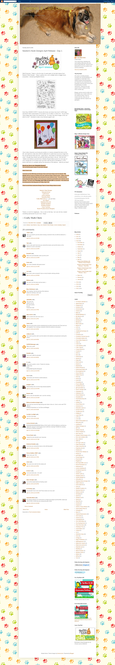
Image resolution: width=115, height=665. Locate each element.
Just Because (79, 411)
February (79, 277)
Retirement (78, 466)
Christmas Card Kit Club (82, 336)
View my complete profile (81, 69)
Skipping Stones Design (82, 481)
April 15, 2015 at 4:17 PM (33, 457)
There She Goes (80, 525)
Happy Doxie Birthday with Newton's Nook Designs (83, 262)
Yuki (28, 243)
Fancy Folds (79, 373)
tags (77, 512)
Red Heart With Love (81, 462)
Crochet (78, 351)
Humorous (78, 406)
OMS (77, 440)
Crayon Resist (79, 349)
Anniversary (79, 309)
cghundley (29, 299)
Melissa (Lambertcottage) (33, 402)
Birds (77, 318)
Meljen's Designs (80, 426)
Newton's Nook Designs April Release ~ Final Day (84, 265)
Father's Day (79, 375)
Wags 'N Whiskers (80, 539)
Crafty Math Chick (81, 57)
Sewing (78, 472)
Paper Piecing (79, 444)
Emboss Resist (79, 367)
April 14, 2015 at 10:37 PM (33, 379)
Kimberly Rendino (31, 444)
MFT (77, 428)
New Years (78, 433)
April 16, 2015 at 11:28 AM (33, 503)
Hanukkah (78, 397)
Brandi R (29, 253)
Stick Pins (78, 501)
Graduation (78, 391)
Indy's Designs (30, 479)
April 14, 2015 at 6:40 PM (33, 329)
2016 (77, 238)
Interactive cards (80, 407)
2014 (77, 282)
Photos (77, 453)
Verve (77, 536)
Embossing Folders (80, 369)
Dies (77, 354)
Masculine (78, 422)
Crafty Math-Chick (41, 198)
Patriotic (78, 450)
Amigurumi (78, 305)
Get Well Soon (79, 385)
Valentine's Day (79, 534)
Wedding (78, 548)
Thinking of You (79, 526)
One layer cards (80, 442)
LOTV (77, 417)
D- (27, 362)
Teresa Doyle (30, 435)
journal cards (79, 409)
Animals (28, 224)
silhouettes (78, 479)
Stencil (77, 499)
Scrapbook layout (80, 470)
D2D (77, 353)
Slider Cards (79, 483)
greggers (29, 384)
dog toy (78, 358)
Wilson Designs (80, 550)
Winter (77, 554)
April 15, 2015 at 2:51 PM (33, 448)
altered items (79, 303)
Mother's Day (79, 429)
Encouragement (80, 371)
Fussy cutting (79, 384)
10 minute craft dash (81, 301)
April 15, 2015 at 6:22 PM (33, 466)
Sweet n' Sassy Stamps (81, 506)
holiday (78, 402)
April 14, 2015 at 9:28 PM (33, 357)
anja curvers (30, 314)
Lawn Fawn (79, 415)
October (79, 246)
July (78, 253)
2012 (77, 286)
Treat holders (79, 528)
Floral (77, 378)
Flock (77, 376)
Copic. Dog (78, 347)
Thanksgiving (79, 519)
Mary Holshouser (31, 289)
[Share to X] (48, 223)
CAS (77, 329)
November (80, 244)
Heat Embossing (80, 398)
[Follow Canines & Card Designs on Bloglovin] (82, 566)
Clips (77, 342)
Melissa (28, 280)
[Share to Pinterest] (51, 223)
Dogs (38, 224)
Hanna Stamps (79, 395)
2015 (77, 240)
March (79, 275)
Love (41, 224)
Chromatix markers (80, 338)
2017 (77, 236)
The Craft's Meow (80, 521)
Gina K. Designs (80, 389)
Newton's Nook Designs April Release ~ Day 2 (84, 268)
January (79, 279)
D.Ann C (29, 470)
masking (78, 424)
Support (64, 224)
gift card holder (79, 387)
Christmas (78, 334)
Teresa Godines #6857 (32, 453)
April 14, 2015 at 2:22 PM (33, 294)
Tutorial (78, 530)
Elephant (78, 365)
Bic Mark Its (78, 316)
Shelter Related (80, 477)
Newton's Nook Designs (48, 224)
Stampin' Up (79, 497)
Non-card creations (80, 437)
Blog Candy (79, 323)
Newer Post (26, 509)
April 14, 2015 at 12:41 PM (33, 266)
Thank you (78, 517)
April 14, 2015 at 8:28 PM (33, 348)
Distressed (78, 356)
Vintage (78, 537)
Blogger (72, 653)
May (78, 257)
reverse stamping (58, 224)
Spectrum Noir (79, 490)
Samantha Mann (31, 497)
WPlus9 (78, 556)
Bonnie (28, 393)
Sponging (78, 493)
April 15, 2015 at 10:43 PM (33, 492)
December (80, 242)
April (78, 259)
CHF (77, 332)
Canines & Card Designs (47, 8)
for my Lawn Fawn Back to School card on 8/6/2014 (83, 620)
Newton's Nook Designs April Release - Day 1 (84, 272)
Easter (77, 364)
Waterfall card (79, 547)
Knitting (78, 413)
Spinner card (79, 492)
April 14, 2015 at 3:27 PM (33, 309)
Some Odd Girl (79, 484)
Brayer (77, 325)
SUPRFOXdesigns (31, 344)
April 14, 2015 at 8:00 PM (33, 339)
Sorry (77, 486)
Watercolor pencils (80, 545)
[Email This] (44, 223)
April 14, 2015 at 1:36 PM (33, 284)
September (80, 249)
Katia (28, 262)
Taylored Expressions (81, 514)
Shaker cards (79, 473)
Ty (76, 532)
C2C (77, 327)
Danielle (29, 353)
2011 (77, 288)
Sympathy (78, 510)
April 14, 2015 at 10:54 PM (33, 388)
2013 (77, 284)
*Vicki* (28, 232)
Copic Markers (33, 224)
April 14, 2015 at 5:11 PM (33, 318)
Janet (28, 462)
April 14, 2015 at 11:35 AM (33, 238)
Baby (77, 312)
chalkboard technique (81, 331)
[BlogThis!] (46, 223)
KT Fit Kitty (29, 488)
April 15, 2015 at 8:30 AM (33, 409)
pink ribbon (78, 455)
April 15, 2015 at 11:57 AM (33, 439)
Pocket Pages (79, 457)
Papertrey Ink (79, 448)
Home (46, 509)
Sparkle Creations (80, 488)
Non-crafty (78, 439)
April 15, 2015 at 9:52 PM (33, 484)
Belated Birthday (80, 314)
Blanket (78, 321)
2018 (77, 234)
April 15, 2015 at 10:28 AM (33, 430)
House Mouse (79, 404)
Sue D (28, 375)
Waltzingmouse (79, 541)
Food (77, 380)
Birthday (78, 320)
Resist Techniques (80, 464)
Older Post (66, 509)
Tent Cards (78, 515)
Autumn (78, 310)
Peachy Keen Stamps (81, 451)
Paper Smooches (80, 446)
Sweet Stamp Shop (80, 508)
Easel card (78, 362)
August (79, 251)
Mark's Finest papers (81, 420)
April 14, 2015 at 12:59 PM (33, 275)
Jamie (28, 323)
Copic (77, 343)
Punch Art (78, 459)
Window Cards (79, 552)
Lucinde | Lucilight (31, 414)
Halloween (78, 393)
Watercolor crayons (80, 543)
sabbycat (29, 334)
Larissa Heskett (31, 423)
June (78, 255)
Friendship (78, 382)
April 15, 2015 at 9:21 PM (33, 475)
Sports (77, 495)
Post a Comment (29, 506)
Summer (78, 503)
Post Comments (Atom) (34, 512)
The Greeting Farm (80, 523)
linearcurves (60, 653)
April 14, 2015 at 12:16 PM (33, 248)
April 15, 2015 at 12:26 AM (33, 397)
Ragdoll (78, 461)
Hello (77, 400)
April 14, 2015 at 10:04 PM (33, 370)
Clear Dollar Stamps (81, 340)
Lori (27, 271)
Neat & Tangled (79, 431)
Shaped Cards (79, 475)
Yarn (77, 558)
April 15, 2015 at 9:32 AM (33, 418)
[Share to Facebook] (50, 223)
